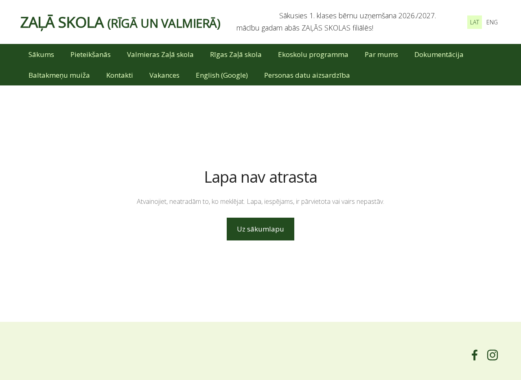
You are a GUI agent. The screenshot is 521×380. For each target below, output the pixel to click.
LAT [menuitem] (474, 22)
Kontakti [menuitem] (119, 75)
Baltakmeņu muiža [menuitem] (59, 75)
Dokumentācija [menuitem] (439, 54)
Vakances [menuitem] (164, 75)
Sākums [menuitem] (41, 54)
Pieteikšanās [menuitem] (90, 54)
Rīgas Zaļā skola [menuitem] (236, 54)
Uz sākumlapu (260, 229)
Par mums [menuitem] (381, 54)
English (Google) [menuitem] (222, 75)
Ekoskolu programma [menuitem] (313, 54)
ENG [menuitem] (492, 22)
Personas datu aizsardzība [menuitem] (307, 75)
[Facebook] (474, 355)
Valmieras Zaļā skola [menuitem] (160, 54)
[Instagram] (492, 355)
